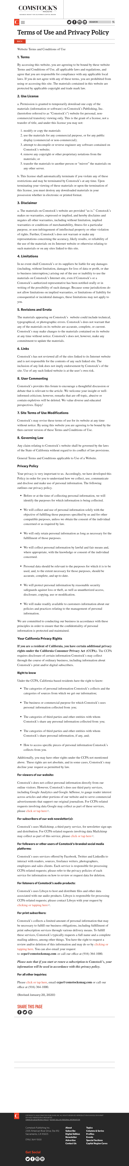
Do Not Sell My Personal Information (65, 1119)
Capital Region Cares (96, 1143)
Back (19, 41)
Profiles (90, 1134)
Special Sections (94, 1140)
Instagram (79, 22)
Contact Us (70, 1143)
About (68, 1127)
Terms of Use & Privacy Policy (37, 1119)
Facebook (74, 22)
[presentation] (16, 22)
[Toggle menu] (22, 22)
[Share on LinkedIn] (30, 1012)
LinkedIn (85, 22)
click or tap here (36, 811)
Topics (89, 1127)
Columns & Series (95, 1130)
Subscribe (70, 1130)
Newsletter (71, 1137)
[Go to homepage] (38, 10)
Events (89, 1137)
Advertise (70, 1140)
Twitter (69, 22)
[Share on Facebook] (19, 1012)
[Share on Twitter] (25, 1012)
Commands (2, 1163)
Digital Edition (72, 1134)
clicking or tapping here (32, 905)
